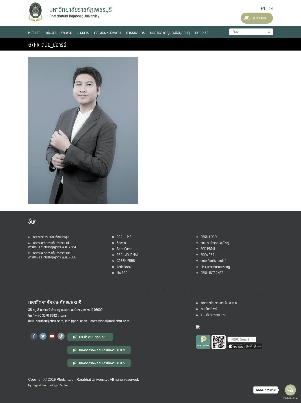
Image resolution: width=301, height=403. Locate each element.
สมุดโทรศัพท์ (207, 309)
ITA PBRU (122, 273)
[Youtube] (52, 336)
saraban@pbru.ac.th (49, 321)
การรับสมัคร (135, 32)
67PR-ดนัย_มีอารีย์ (47, 44)
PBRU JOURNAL (126, 255)
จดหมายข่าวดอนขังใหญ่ (213, 243)
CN (270, 8)
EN (263, 8)
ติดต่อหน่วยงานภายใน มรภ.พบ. (219, 303)
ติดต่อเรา (201, 32)
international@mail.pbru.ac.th (110, 321)
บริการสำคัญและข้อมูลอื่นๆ (170, 32)
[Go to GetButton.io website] (290, 398)
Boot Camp (123, 249)
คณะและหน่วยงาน (107, 32)
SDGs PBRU (207, 255)
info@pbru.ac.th (76, 321)
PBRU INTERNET (210, 273)
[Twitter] (42, 336)
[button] (90, 337)
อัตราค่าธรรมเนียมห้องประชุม (49, 237)
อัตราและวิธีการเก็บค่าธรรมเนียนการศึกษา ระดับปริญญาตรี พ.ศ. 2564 (52, 245)
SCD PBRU (206, 249)
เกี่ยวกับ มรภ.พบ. (59, 32)
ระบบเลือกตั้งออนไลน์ (212, 261)
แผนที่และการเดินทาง (212, 315)
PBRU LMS (122, 237)
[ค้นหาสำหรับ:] (251, 31)
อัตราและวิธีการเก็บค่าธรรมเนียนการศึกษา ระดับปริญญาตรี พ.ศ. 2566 (52, 255)
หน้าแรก (34, 32)
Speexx (120, 243)
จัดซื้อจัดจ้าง (123, 267)
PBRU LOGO (207, 237)
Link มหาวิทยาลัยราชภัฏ (214, 267)
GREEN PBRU (124, 261)
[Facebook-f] (33, 336)
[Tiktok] (61, 336)
